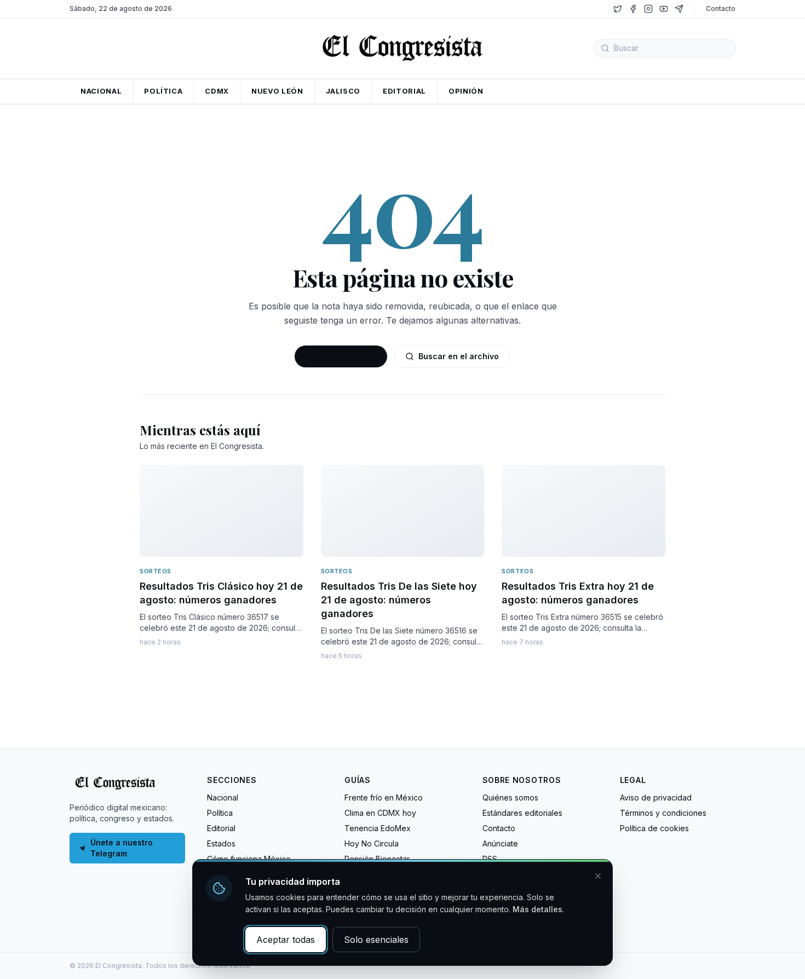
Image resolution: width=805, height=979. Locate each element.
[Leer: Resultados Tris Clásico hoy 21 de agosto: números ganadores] (221, 511)
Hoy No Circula (371, 843)
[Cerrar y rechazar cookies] (598, 876)
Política (220, 812)
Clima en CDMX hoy (380, 812)
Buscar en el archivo (458, 356)
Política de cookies (654, 828)
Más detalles (537, 909)
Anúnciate (500, 843)
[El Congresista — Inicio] (402, 46)
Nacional (222, 797)
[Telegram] (679, 8)
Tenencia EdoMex (377, 828)
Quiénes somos (510, 797)
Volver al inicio (347, 356)
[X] (617, 8)
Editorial (221, 828)
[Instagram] (648, 8)
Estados (221, 843)
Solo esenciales (376, 939)
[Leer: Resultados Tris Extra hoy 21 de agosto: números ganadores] (583, 511)
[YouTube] (663, 8)
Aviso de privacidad (656, 797)
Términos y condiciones (663, 812)
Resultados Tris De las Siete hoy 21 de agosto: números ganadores (399, 599)
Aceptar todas (285, 939)
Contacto (720, 8)
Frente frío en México (383, 797)
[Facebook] (633, 8)
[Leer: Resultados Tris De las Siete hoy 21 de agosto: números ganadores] (403, 511)
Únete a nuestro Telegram (121, 848)
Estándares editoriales (522, 812)
